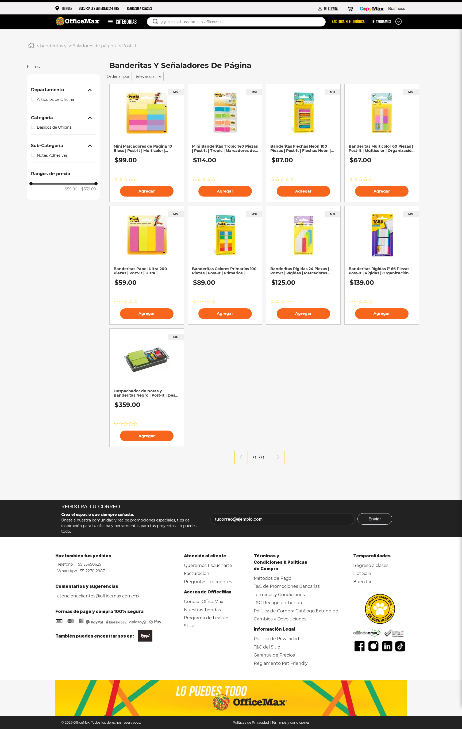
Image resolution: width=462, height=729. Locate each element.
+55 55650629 (88, 564)
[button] (63, 89)
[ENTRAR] (328, 8)
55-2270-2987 (92, 571)
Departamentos (120, 21)
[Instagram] (373, 646)
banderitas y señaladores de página (78, 45)
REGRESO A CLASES (139, 8)
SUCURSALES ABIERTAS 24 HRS (99, 8)
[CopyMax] (372, 8)
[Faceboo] (359, 646)
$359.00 (87, 189)
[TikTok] (400, 646)
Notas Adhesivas (52, 155)
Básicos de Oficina (54, 127)
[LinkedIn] (387, 646)
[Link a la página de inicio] (31, 46)
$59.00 (71, 189)
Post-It (129, 45)
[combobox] (239, 21)
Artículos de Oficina (55, 99)
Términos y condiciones (291, 722)
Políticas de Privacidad (251, 722)
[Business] (396, 8)
